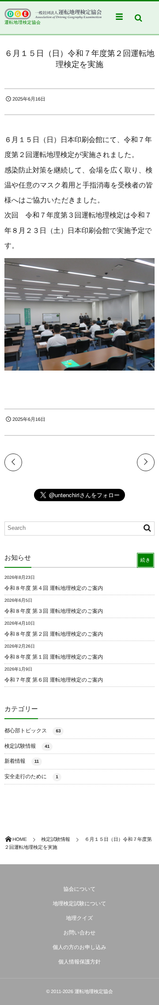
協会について (79, 889)
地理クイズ (79, 918)
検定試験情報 (26, 746)
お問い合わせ (79, 933)
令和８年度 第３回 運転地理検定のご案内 (53, 611)
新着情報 (21, 761)
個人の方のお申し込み (79, 947)
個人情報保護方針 (79, 962)
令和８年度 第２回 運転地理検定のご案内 (53, 634)
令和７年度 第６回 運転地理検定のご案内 (53, 680)
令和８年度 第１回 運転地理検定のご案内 (53, 657)
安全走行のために (31, 776)
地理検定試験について (79, 903)
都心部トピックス (32, 731)
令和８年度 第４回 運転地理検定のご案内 (53, 588)
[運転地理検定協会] (53, 13)
